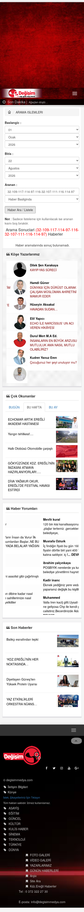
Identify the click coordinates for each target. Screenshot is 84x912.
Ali (10, 532)
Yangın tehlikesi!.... (20, 434)
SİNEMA (14, 825)
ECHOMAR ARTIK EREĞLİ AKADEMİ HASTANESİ (26, 421)
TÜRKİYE (15, 836)
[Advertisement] (42, 44)
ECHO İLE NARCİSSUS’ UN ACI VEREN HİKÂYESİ (31, 325)
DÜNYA (14, 841)
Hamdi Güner (18, 282)
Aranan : (11, 184)
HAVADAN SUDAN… (23, 309)
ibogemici (15, 571)
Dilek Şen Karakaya (23, 265)
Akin (11, 519)
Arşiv (33, 867)
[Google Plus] (77, 760)
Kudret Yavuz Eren (22, 357)
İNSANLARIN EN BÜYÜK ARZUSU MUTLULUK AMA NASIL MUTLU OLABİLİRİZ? (32, 344)
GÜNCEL (15, 810)
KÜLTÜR (14, 815)
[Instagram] (62, 760)
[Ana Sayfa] (22, 746)
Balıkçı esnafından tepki (22, 630)
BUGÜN (14, 407)
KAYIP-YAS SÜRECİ (22, 270)
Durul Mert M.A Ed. (22, 336)
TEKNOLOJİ (17, 830)
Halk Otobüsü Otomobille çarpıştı (30, 448)
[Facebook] (47, 760)
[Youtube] (69, 760)
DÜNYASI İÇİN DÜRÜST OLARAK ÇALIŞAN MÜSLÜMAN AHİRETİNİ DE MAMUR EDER (35, 291)
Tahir (11, 589)
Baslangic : (13, 122)
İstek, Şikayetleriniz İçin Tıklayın (21, 789)
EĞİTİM (14, 804)
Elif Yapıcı (16, 318)
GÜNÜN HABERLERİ (44, 862)
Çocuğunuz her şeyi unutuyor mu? (32, 362)
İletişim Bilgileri (18, 778)
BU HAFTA (34, 407)
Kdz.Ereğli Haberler (43, 877)
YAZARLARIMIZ (41, 857)
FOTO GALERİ (40, 846)
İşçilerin (13, 563)
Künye (12, 783)
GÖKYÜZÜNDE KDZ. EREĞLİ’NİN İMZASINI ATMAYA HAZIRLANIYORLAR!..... (31, 467)
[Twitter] (54, 760)
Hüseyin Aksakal (21, 304)
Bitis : (9, 153)
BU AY (53, 407)
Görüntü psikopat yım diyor (26, 524)
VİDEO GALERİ (40, 851)
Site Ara (35, 872)
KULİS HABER (18, 820)
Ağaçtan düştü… (38, 102)
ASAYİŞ (14, 799)
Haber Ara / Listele (20, 210)
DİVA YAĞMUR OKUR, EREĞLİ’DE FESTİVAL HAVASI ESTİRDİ (29, 485)
